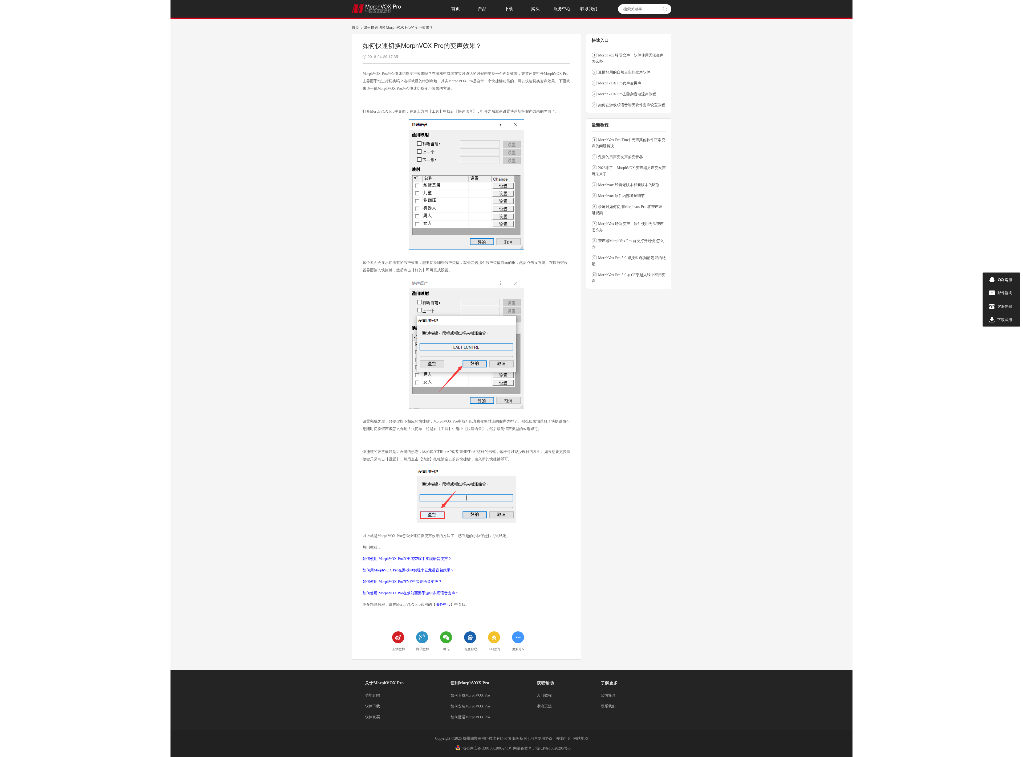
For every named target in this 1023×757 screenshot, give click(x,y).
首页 (455, 8)
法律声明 (563, 738)
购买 (535, 8)
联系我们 (588, 8)
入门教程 (544, 695)
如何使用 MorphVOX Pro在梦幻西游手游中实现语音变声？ (411, 593)
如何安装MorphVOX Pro (470, 706)
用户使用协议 (541, 738)
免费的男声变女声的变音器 (620, 157)
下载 (509, 8)
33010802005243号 (497, 748)
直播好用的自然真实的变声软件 (624, 72)
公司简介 (608, 695)
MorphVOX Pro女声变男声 (619, 83)
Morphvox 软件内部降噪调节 (621, 196)
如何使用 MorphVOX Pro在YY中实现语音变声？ (402, 582)
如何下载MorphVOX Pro (470, 695)
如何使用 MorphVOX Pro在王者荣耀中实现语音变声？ (407, 559)
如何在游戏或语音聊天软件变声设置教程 (631, 105)
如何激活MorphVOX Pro (470, 717)
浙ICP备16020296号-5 (553, 748)
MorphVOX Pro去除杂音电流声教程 (627, 94)
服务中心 (562, 8)
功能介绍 (372, 695)
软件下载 (372, 706)
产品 (482, 8)
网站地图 (580, 738)
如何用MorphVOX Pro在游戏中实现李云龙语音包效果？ (408, 570)
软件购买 (372, 717)
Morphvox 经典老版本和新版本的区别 (629, 185)
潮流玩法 (544, 706)
